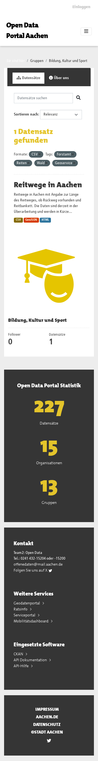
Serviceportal (25, 615)
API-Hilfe (21, 665)
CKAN (19, 653)
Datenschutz (47, 724)
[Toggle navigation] (86, 31)
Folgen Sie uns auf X (31, 570)
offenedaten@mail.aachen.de (38, 564)
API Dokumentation (31, 659)
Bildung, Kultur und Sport (68, 61)
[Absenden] (78, 98)
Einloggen (81, 7)
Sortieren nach (26, 114)
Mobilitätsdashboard (31, 621)
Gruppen (37, 61)
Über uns (61, 78)
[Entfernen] (40, 154)
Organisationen (49, 462)
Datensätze (30, 78)
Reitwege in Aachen (48, 185)
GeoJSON (31, 220)
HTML (45, 220)
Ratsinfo (21, 609)
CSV (18, 220)
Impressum (47, 709)
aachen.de (47, 717)
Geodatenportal (27, 603)
